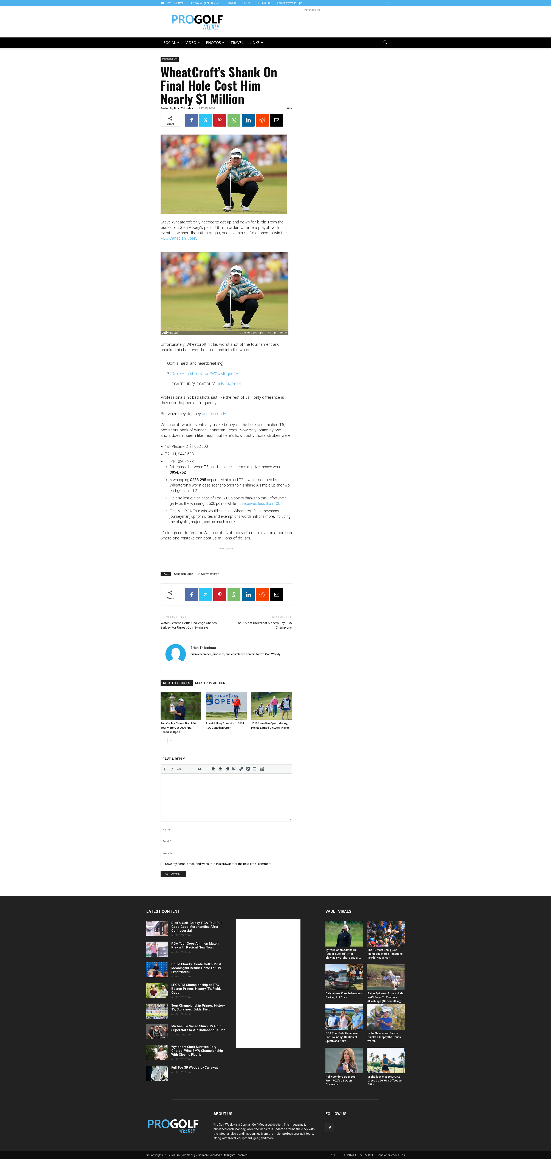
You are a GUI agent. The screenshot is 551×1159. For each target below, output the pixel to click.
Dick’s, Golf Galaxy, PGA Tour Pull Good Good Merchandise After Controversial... (196, 927)
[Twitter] (205, 120)
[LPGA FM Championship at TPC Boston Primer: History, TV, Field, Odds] (157, 990)
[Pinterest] (219, 120)
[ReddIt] (262, 120)
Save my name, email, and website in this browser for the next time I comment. (218, 864)
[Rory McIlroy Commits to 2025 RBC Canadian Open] (226, 706)
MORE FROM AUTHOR (210, 683)
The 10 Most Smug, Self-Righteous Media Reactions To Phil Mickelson (384, 953)
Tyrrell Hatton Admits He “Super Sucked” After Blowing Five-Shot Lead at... (343, 953)
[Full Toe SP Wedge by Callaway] (157, 1073)
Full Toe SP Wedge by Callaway (194, 1067)
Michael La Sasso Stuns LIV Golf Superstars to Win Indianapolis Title (198, 1028)
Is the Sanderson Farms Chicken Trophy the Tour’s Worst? (384, 1037)
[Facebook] (387, 3)
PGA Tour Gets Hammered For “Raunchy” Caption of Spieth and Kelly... (342, 1037)
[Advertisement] (312, 21)
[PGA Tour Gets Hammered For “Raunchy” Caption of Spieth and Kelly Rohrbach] (344, 1017)
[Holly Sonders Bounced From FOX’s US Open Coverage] (344, 1060)
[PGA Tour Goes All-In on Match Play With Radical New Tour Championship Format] (157, 949)
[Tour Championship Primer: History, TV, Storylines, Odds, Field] (157, 1011)
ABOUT (232, 3)
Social (170, 42)
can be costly (214, 413)
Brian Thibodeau (184, 108)
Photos (213, 42)
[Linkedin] (248, 120)
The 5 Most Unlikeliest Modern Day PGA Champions (264, 625)
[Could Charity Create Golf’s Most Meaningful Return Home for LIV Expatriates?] (157, 969)
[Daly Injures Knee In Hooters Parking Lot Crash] (344, 977)
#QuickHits (179, 373)
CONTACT (246, 3)
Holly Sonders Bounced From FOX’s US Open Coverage (340, 1080)
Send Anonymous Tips (289, 3)
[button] (385, 43)
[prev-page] (163, 740)
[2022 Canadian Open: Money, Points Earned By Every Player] (271, 706)
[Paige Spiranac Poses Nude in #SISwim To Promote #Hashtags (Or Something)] (386, 977)
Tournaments (169, 59)
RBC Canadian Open (178, 238)
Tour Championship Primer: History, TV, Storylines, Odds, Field (198, 1007)
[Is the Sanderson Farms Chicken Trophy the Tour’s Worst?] (386, 1017)
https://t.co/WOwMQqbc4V (214, 373)
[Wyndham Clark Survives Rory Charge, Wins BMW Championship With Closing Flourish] (157, 1052)
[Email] (276, 120)
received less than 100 (261, 503)
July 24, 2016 (229, 383)
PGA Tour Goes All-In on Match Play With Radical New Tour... (195, 945)
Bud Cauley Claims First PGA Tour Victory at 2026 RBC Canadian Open (179, 728)
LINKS (255, 42)
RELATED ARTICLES (176, 683)
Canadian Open (183, 573)
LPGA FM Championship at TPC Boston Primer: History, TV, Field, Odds (196, 989)
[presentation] (165, 769)
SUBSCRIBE (264, 3)
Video (191, 42)
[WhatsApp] (234, 120)
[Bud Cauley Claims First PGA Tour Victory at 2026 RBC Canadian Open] (181, 706)
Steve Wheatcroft (208, 573)
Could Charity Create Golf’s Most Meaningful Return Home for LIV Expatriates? (196, 968)
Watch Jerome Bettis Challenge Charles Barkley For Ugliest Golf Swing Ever (189, 625)
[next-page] (170, 740)
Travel (237, 42)
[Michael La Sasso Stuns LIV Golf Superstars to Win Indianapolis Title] (157, 1031)
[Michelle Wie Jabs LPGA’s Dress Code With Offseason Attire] (386, 1060)
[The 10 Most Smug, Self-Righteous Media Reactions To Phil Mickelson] (386, 934)
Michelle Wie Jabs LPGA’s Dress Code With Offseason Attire (385, 1080)
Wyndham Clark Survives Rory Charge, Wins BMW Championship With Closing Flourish (197, 1051)
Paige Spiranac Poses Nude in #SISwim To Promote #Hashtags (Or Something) (385, 997)
